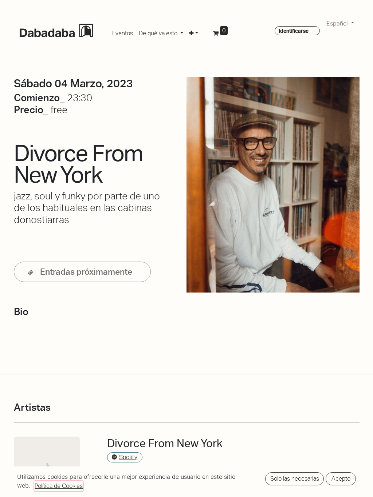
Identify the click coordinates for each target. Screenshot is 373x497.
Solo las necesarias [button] (294, 478)
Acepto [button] (340, 478)
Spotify (128, 457)
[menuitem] (122, 32)
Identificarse (294, 31)
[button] (193, 32)
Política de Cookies (59, 485)
